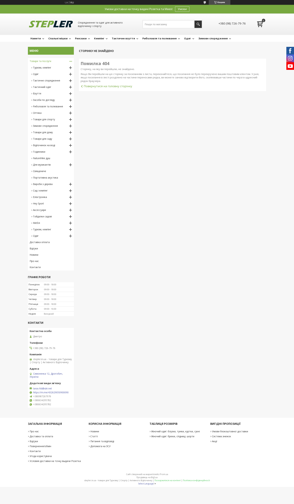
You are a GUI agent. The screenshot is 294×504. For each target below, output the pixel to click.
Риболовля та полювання (159, 38)
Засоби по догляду (44, 100)
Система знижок (221, 436)
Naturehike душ (41, 158)
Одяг (187, 38)
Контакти (35, 267)
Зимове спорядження (213, 38)
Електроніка (40, 197)
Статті (94, 436)
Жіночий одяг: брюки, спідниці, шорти (172, 436)
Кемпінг (99, 38)
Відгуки (34, 248)
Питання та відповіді (102, 441)
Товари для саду (42, 138)
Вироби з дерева (43, 184)
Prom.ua (164, 474)
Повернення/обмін (40, 446)
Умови (182, 9)
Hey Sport (38, 203)
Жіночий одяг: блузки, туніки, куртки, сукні (175, 431)
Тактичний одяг (42, 87)
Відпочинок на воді (44, 145)
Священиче (39, 171)
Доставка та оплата (41, 436)
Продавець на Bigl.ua (147, 477)
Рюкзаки (81, 38)
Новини (34, 254)
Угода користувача (41, 456)
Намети (35, 38)
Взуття (37, 93)
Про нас (34, 261)
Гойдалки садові (42, 216)
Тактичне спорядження (46, 80)
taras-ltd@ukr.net (42, 388)
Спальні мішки (58, 38)
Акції (214, 441)
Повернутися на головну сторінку (108, 86)
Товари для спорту (44, 119)
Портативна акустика (45, 177)
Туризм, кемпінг (42, 67)
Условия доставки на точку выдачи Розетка (55, 461)
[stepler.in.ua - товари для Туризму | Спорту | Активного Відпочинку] (51, 24)
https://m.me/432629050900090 (51, 392)
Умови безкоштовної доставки (230, 431)
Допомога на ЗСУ (100, 446)
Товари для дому (43, 132)
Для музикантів (42, 164)
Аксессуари (39, 210)
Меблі (36, 222)
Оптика (37, 112)
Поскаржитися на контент (167, 480)
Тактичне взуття (123, 38)
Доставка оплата (40, 242)
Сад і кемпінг (40, 190)
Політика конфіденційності (196, 480)
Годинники (39, 151)
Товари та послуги (40, 61)
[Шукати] (198, 24)
